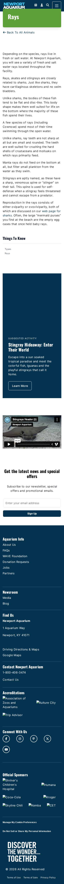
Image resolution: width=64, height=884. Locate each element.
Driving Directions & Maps (21, 649)
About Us (9, 544)
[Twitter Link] (47, 738)
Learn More (20, 386)
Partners (9, 573)
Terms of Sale (30, 877)
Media (7, 598)
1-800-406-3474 (14, 672)
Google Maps (12, 655)
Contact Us (10, 679)
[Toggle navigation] (56, 5)
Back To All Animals (20, 32)
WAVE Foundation (15, 556)
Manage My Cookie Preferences (20, 822)
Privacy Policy (48, 877)
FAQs (6, 550)
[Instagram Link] (19, 738)
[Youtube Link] (6, 749)
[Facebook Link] (6, 738)
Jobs (6, 567)
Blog (6, 603)
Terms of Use (14, 877)
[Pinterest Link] (33, 738)
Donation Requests (16, 562)
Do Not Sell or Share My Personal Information (27, 831)
